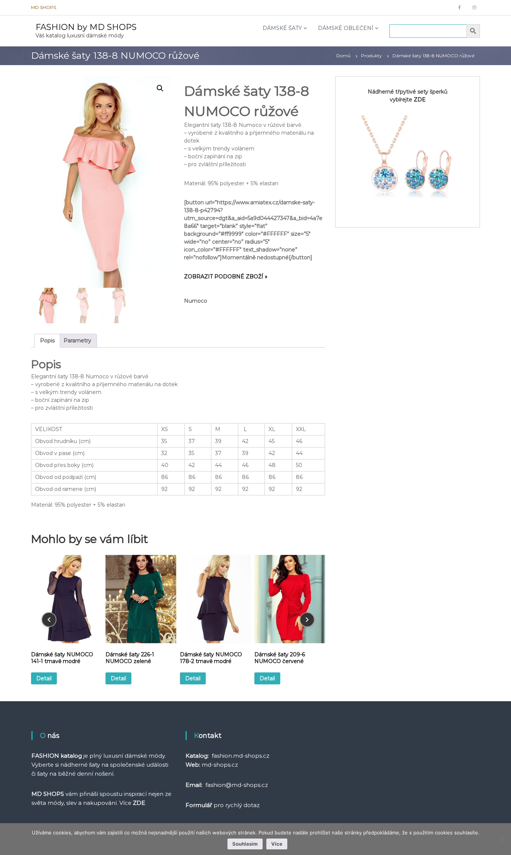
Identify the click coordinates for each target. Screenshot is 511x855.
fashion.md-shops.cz (240, 755)
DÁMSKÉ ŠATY (282, 28)
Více (276, 844)
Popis (47, 340)
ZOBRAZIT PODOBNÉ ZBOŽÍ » (225, 276)
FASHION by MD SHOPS (86, 27)
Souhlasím (245, 844)
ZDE (420, 99)
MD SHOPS (43, 7)
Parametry (77, 340)
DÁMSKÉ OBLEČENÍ (345, 28)
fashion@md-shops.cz (236, 784)
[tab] (47, 341)
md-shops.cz (220, 764)
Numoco (195, 300)
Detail (44, 678)
